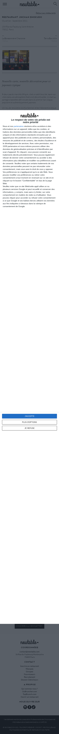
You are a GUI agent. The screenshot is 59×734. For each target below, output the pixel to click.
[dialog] (29, 367)
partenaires (19, 126)
